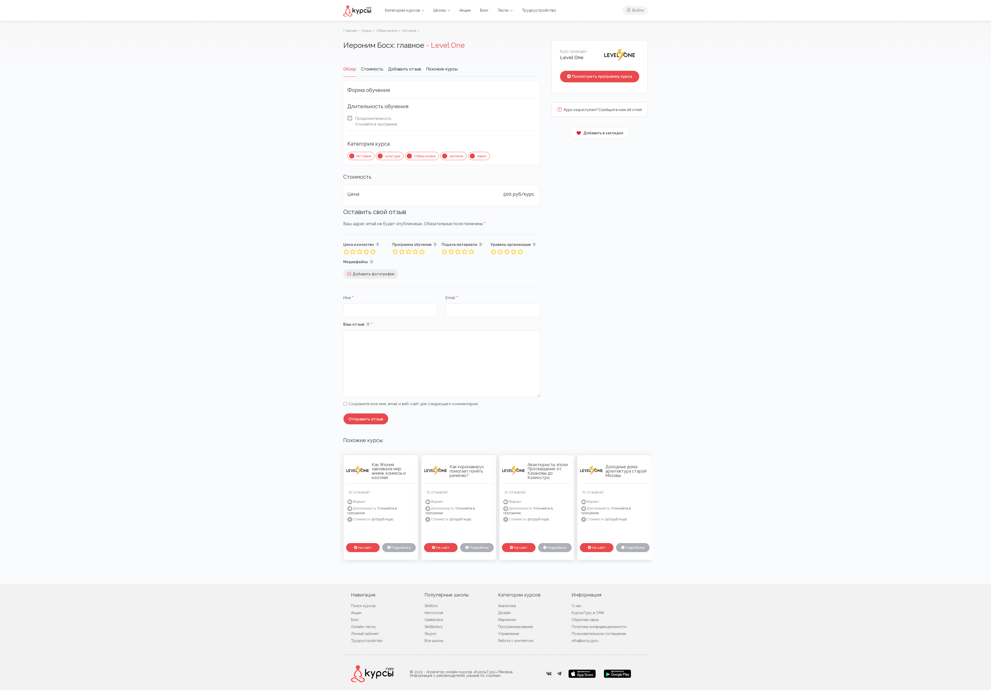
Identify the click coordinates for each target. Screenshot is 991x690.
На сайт (364, 548)
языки (481, 156)
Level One (572, 57)
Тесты (503, 10)
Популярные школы (447, 595)
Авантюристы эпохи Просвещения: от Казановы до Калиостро (548, 471)
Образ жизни (425, 156)
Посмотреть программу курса (602, 76)
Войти (637, 10)
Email (451, 298)
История (364, 156)
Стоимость (372, 69)
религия (456, 156)
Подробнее (401, 548)
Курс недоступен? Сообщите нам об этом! (602, 110)
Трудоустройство (539, 10)
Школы (439, 10)
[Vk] (549, 673)
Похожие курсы (442, 69)
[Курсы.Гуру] (357, 10)
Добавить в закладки (603, 133)
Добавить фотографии (373, 274)
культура (392, 156)
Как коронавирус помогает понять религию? (467, 471)
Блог (484, 10)
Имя (348, 298)
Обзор (349, 69)
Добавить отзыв (404, 69)
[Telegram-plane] (559, 673)
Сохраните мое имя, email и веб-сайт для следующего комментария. (413, 404)
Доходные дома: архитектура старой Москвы (625, 471)
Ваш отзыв (365, 324)
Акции (465, 10)
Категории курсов (402, 10)
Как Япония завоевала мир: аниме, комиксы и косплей (389, 471)
